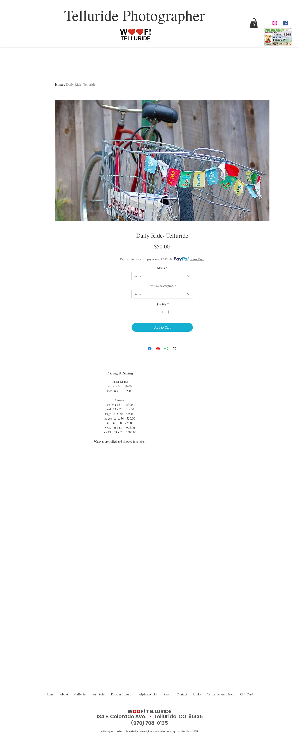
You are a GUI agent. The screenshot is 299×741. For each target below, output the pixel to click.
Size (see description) (162, 286)
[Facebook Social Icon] (285, 23)
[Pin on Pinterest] (158, 348)
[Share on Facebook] (149, 348)
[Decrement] (155, 312)
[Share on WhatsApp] (166, 348)
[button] (254, 23)
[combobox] (162, 276)
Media (162, 268)
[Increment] (169, 312)
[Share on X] (174, 348)
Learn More (197, 259)
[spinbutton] (162, 312)
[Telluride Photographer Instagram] (275, 23)
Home (59, 84)
